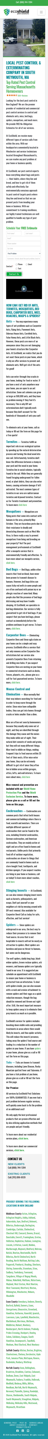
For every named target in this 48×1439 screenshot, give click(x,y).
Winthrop (27, 1362)
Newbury (26, 1325)
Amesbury (22, 1301)
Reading (28, 1264)
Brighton (37, 1350)
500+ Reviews (23, 95)
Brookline (19, 1371)
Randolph (34, 1391)
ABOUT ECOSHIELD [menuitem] (18, 1425)
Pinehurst (19, 1264)
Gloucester (22, 1309)
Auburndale (11, 1221)
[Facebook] (17, 1431)
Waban (9, 1280)
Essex (31, 1305)
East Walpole (25, 1375)
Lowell (25, 1245)
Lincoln (9, 1245)
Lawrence (10, 1317)
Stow (35, 1268)
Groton (38, 1237)
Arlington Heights (14, 1217)
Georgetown (11, 1309)
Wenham (9, 1344)
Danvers (24, 1305)
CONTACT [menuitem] (33, 1425)
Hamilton (10, 1313)
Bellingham (30, 1367)
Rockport (25, 1332)
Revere (36, 1358)
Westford (24, 1288)
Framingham (28, 1237)
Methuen (30, 1321)
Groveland (32, 1309)
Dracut (37, 1233)
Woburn (31, 1291)
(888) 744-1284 (26, 2)
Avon (22, 1367)
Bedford (25, 1221)
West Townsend (12, 1288)
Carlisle (20, 1229)
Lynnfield (24, 1317)
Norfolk (18, 1387)
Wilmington (11, 1291)
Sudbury (9, 1272)
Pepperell (10, 1264)
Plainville (18, 1391)
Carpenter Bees (23, 312)
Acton (24, 1213)
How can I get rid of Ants (22, 305)
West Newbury (33, 1344)
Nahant (19, 1325)
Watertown (35, 1280)
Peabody (34, 1329)
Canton (27, 1371)
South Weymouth (13, 1399)
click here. (10, 562)
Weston (33, 1288)
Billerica (9, 1225)
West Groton (19, 1284)
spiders (38, 1048)
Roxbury (19, 1362)
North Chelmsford (22, 1256)
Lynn (17, 1317)
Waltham (26, 1280)
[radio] (19, 264)
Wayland (9, 1284)
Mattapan (28, 1358)
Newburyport (11, 1329)
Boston (30, 1350)
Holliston (10, 1241)
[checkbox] (27, 266)
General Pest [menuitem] (10, 1423)
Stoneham (27, 1268)
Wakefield (17, 1280)
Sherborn (36, 1264)
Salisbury (16, 1336)
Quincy (26, 1391)
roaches (11, 315)
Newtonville (25, 1252)
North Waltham (20, 1260)
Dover (16, 1375)
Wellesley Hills (21, 1403)
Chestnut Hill (12, 1233)
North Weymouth (29, 1387)
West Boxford (20, 1344)
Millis (24, 1383)
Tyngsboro (10, 1276)
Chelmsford (29, 1229)
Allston (23, 1350)
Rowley (32, 1332)
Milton (30, 1383)
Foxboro (19, 1379)
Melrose (38, 1249)
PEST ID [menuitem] (23, 1423)
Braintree (10, 1371)
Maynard (21, 1249)
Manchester (34, 1317)
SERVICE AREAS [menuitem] (36, 1423)
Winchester (22, 1291)
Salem (8, 1336)
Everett (19, 1237)
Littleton (17, 1245)
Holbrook (35, 1379)
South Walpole (30, 1395)
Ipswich (36, 1313)
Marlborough (11, 1249)
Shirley (9, 1268)
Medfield (9, 1383)
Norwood (10, 1391)
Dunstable (10, 1237)
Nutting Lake (33, 1260)
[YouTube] (28, 1431)
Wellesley (10, 1403)
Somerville (17, 1268)
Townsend (28, 1272)
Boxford (9, 1305)
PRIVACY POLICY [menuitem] (23, 1427)
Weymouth (10, 1407)
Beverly (38, 1301)
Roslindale (10, 1362)
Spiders (34, 315)
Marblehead (11, 1321)
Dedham (9, 1375)
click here (26, 777)
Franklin (27, 1379)
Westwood (32, 1403)
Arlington (32, 1213)
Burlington (29, 1225)
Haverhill (28, 1313)
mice (37, 312)
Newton (16, 1252)
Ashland (31, 1217)
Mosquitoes (26, 308)
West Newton (32, 1284)
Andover (31, 1301)
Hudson (28, 1241)
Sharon (9, 1395)
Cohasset (36, 1371)
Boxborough (19, 1225)
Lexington (36, 1241)
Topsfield (31, 1340)
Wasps (22, 315)
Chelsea (21, 1354)
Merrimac (21, 1321)
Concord (22, 1233)
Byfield (17, 1305)
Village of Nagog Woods (26, 1276)
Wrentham (20, 1407)
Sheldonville (18, 1395)
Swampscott (20, 1340)
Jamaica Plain (17, 1358)
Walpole (35, 1399)
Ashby (25, 1217)
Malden (32, 1245)
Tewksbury (18, 1272)
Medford (30, 1249)
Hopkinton (19, 1241)
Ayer (18, 1221)
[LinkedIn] (23, 1431)
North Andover (24, 1329)
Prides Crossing (13, 1332)
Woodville (10, 1295)
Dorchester (30, 1354)
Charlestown (11, 1354)
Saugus (24, 1336)
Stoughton (26, 1399)
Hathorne (19, 1313)
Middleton (10, 1325)
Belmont (33, 1221)
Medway (17, 1383)
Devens (30, 1233)
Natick (9, 1252)
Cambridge (10, 1229)
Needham (10, 1387)
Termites (11, 308)
